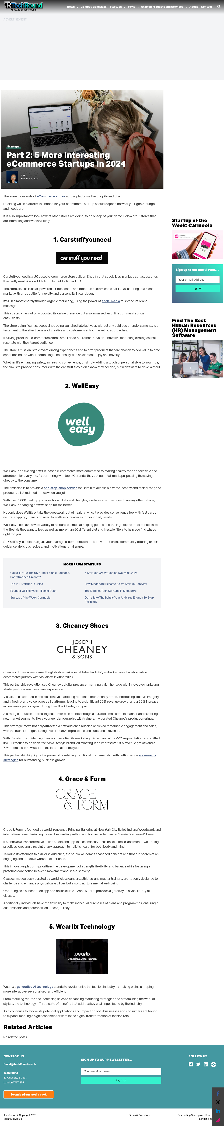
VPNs (131, 6)
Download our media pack (29, 1094)
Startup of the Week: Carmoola (30, 597)
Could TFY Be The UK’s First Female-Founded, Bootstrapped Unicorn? (40, 575)
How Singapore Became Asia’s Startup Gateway (116, 584)
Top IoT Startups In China (26, 584)
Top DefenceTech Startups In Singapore (110, 590)
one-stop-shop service (60, 488)
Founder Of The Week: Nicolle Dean (33, 590)
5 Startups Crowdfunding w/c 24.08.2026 (111, 573)
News (71, 6)
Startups (116, 6)
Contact (206, 6)
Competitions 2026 (94, 6)
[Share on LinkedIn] (217, 1111)
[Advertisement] (109, 49)
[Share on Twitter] (217, 1102)
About (193, 6)
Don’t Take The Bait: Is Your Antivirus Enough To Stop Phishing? (119, 599)
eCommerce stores (51, 196)
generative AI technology (35, 986)
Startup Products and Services (162, 6)
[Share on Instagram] (217, 1119)
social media (111, 301)
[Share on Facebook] (217, 1093)
